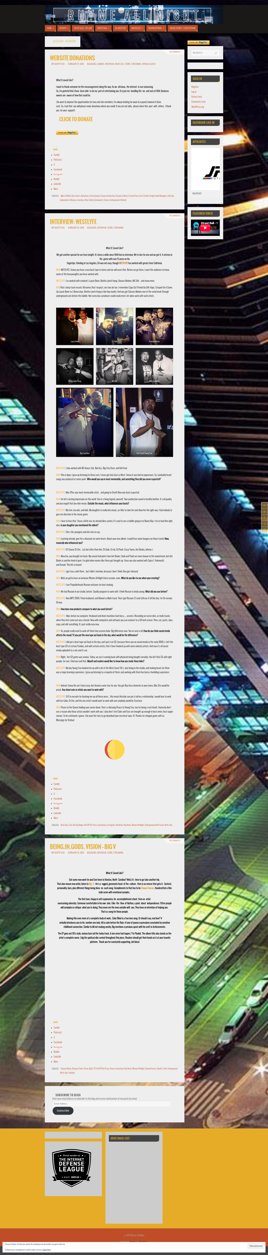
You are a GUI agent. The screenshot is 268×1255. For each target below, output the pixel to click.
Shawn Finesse (147, 888)
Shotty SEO (59, 64)
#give (63, 196)
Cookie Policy (46, 1250)
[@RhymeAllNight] (264, 511)
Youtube (72, 1073)
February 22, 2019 (76, 228)
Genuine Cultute (122, 196)
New (86, 200)
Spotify (159, 1069)
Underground (115, 200)
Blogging (91, 64)
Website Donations (72, 58)
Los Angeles (110, 825)
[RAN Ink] (264, 529)
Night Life (119, 64)
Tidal (165, 1069)
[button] (256, 1246)
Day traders (75, 196)
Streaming (136, 64)
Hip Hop (171, 196)
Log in (194, 92)
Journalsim (119, 1069)
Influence (72, 200)
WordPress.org (197, 107)
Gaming (100, 64)
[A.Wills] (264, 523)
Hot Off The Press (90, 825)
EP (94, 1069)
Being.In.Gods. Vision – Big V (83, 847)
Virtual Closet (149, 64)
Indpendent (64, 200)
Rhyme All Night (138, 825)
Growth (146, 196)
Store (127, 64)
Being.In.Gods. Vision (80, 1069)
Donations (85, 196)
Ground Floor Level (135, 196)
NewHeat (119, 825)
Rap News (127, 825)
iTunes (112, 1069)
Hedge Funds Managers (158, 196)
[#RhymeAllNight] (264, 505)
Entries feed (196, 97)
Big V (91, 884)
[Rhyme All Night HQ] (264, 517)
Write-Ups (168, 825)
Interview (109, 64)
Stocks (106, 200)
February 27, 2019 (76, 64)
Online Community (96, 200)
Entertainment (94, 196)
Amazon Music (66, 1069)
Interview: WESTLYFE (73, 222)
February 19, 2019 (76, 853)
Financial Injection (108, 196)
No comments (175, 52)
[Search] (215, 53)
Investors (80, 200)
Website (123, 200)
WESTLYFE (123, 263)
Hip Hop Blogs (78, 825)
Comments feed (198, 101)
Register (195, 87)
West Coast (159, 825)
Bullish (68, 196)
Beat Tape (64, 825)
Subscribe (63, 1110)
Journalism (102, 825)
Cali (70, 825)
